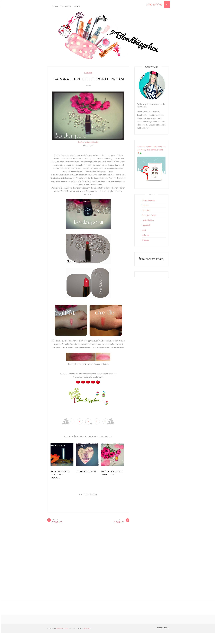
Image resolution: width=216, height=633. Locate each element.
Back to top (162, 628)
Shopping (145, 240)
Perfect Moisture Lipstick (88, 142)
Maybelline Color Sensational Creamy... (60, 474)
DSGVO (77, 6)
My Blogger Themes (62, 628)
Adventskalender (148, 200)
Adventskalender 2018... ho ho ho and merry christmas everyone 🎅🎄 (151, 149)
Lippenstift (146, 225)
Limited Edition (148, 220)
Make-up (145, 235)
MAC (144, 230)
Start (55, 6)
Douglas (88, 72)
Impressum (66, 6)
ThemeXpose (87, 628)
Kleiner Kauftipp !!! (86, 471)
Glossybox (146, 210)
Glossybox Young (148, 215)
